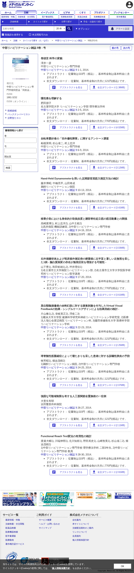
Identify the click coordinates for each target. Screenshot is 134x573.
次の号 (126, 48)
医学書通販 (10, 536)
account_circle (129, 5)
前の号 (115, 48)
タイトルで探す (40, 21)
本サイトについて (80, 524)
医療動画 (9, 540)
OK (122, 566)
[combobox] (28, 28)
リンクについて (79, 532)
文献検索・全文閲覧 (14, 524)
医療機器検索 (11, 532)
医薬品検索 (10, 528)
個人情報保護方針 (80, 540)
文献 (15, 40)
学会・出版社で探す (92, 21)
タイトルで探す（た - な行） (36, 40)
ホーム (5, 40)
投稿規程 (12, 110)
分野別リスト (14, 118)
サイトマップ (45, 528)
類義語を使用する (14, 35)
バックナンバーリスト (19, 114)
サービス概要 (45, 520)
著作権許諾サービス (14, 544)
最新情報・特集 (12, 520)
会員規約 (76, 536)
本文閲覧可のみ (40, 35)
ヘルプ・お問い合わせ (49, 524)
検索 (8, 167)
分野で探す (66, 21)
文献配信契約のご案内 (82, 528)
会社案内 (76, 520)
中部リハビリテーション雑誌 (68, 40)
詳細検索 (14, 21)
